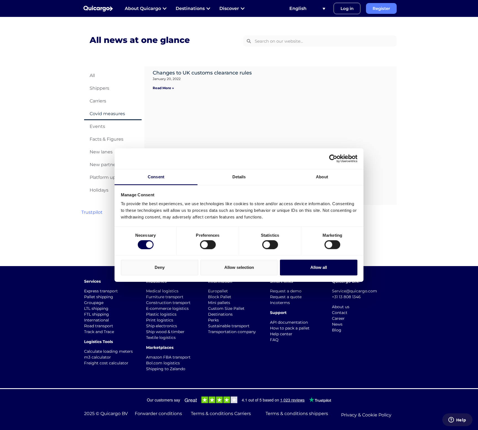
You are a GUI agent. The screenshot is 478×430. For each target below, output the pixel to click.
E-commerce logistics (167, 308)
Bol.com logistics (163, 363)
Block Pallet (219, 296)
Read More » (163, 88)
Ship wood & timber (165, 331)
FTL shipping (96, 314)
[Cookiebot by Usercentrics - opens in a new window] (333, 159)
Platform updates (109, 177)
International (96, 320)
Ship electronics (161, 325)
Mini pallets (219, 302)
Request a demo (286, 291)
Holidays (99, 190)
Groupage (93, 302)
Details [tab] (239, 176)
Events (97, 126)
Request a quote (286, 296)
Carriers (98, 101)
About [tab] (322, 176)
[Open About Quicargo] (164, 8)
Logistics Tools (98, 341)
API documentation (289, 322)
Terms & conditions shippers (297, 413)
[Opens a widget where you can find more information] (457, 420)
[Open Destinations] (208, 8)
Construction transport (168, 302)
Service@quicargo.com (354, 291)
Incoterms (280, 302)
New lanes (101, 152)
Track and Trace (99, 331)
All (92, 75)
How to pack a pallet (290, 328)
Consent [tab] (156, 176)
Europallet (218, 291)
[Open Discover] (242, 8)
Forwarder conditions (158, 413)
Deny (160, 267)
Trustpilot (92, 212)
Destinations (220, 314)
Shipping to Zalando (165, 368)
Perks (213, 320)
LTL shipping (96, 308)
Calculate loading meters (108, 351)
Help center (281, 333)
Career (338, 318)
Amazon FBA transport (168, 357)
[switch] (208, 244)
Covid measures (107, 113)
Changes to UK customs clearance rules (202, 73)
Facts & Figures (106, 139)
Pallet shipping (98, 296)
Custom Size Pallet (226, 308)
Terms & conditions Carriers (221, 413)
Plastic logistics (161, 314)
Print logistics (159, 320)
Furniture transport (164, 296)
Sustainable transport (229, 325)
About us (340, 306)
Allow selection (239, 267)
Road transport (98, 325)
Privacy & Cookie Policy (366, 415)
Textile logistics (161, 337)
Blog (336, 330)
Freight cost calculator (106, 363)
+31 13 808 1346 (346, 296)
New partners (105, 164)
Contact (339, 312)
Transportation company (232, 331)
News (337, 324)
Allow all (318, 267)
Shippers (99, 88)
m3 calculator (97, 357)
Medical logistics (162, 291)
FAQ (274, 339)
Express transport (101, 291)
